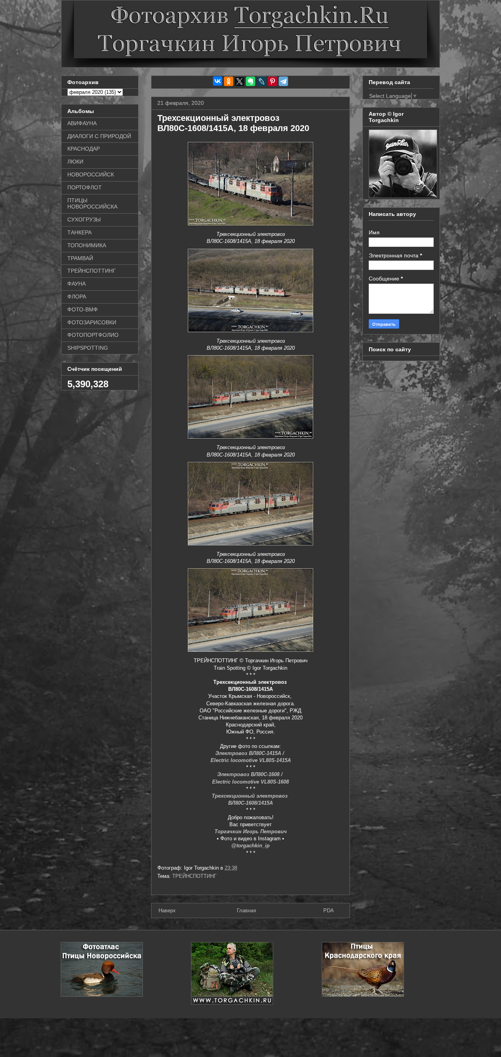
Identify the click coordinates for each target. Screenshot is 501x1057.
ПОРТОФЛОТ (84, 187)
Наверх (167, 910)
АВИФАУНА (82, 123)
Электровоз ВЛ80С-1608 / (250, 774)
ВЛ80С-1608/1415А (250, 803)
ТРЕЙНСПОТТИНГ (194, 876)
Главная (246, 910)
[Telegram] (283, 81)
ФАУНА (76, 283)
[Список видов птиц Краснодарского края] (363, 995)
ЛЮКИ (75, 161)
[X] (239, 81)
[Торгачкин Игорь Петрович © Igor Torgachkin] (403, 196)
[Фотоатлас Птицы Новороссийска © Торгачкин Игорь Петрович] (102, 995)
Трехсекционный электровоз (250, 796)
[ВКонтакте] (217, 81)
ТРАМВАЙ (80, 258)
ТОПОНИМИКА (86, 245)
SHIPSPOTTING (87, 348)
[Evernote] (250, 81)
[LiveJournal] (261, 81)
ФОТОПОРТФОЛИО (93, 335)
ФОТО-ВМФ (82, 309)
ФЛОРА (76, 296)
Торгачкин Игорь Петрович (250, 831)
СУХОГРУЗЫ (84, 219)
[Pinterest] (272, 81)
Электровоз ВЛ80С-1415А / (250, 753)
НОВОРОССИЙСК (90, 174)
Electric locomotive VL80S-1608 (250, 782)
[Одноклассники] (228, 81)
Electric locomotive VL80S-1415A (251, 760)
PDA (328, 910)
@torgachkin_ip (250, 845)
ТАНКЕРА (79, 232)
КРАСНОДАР (83, 149)
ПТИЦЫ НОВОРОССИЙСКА (92, 203)
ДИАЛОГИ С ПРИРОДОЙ (99, 136)
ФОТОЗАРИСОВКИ (91, 322)
